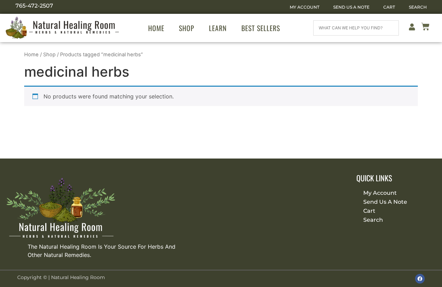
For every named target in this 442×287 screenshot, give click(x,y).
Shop (186, 28)
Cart (389, 7)
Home (156, 28)
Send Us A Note (351, 7)
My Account (304, 7)
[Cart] (425, 27)
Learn (218, 28)
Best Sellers (260, 28)
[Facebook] (420, 279)
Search (418, 7)
